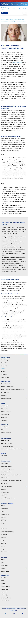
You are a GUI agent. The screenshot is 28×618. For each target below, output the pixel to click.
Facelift (3, 368)
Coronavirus (4, 577)
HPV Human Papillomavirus (7, 531)
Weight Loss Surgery (6, 598)
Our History (4, 420)
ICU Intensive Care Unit (6, 466)
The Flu (3, 546)
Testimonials (4, 417)
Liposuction (4, 365)
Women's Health (5, 600)
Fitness (3, 580)
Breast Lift (3, 371)
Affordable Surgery (5, 392)
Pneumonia (4, 534)
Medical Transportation (6, 472)
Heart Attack (4, 528)
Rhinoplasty (4, 374)
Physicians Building (5, 414)
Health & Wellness (5, 586)
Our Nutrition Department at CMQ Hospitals (11, 475)
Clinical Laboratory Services (7, 469)
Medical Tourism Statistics (7, 383)
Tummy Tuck (4, 363)
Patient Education (5, 477)
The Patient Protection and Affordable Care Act (12, 449)
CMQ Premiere (14, 4)
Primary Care (4, 483)
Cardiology (3, 489)
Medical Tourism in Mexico (7, 386)
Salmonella (3, 537)
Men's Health (4, 592)
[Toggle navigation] (25, 13)
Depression (3, 520)
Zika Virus (3, 543)
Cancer (2, 511)
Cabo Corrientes (5, 571)
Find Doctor (4, 455)
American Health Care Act (7, 446)
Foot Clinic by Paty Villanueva (8, 498)
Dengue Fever (4, 549)
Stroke (2, 540)
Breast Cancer (4, 508)
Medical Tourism (5, 589)
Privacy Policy (14, 610)
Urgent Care (4, 495)
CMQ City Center (23, 4)
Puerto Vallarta (4, 565)
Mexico (3, 559)
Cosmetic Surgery (5, 360)
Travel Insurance (5, 440)
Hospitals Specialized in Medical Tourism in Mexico (12, 389)
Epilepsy (3, 523)
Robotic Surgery (5, 492)
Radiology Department (6, 486)
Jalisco (2, 562)
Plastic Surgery (4, 595)
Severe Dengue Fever (6, 552)
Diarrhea (3, 517)
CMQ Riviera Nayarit (5, 4)
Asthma (3, 505)
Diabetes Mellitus (5, 514)
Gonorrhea (3, 526)
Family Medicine (5, 463)
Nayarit (3, 568)
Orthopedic (4, 395)
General (3, 583)
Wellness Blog (3, 8)
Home (2, 19)
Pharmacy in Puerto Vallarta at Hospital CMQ (11, 480)
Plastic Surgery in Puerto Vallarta (14, 19)
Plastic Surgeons (17, 62)
